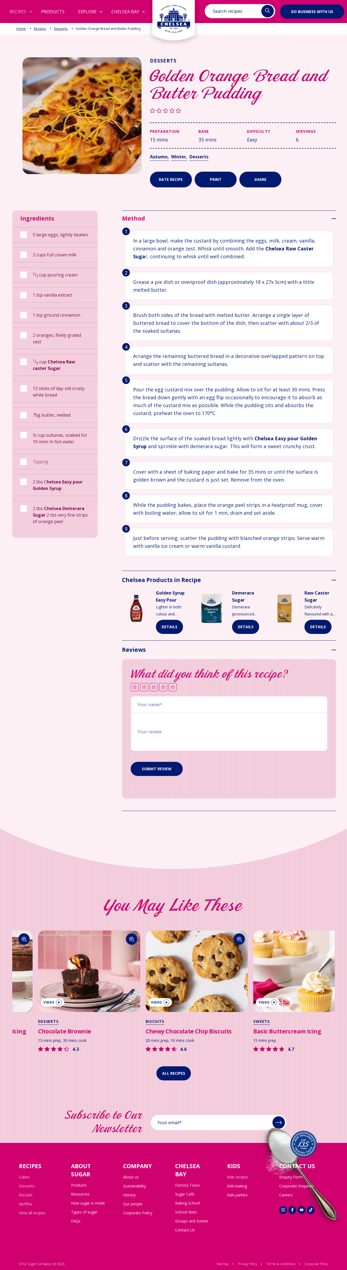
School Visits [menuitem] (186, 1212)
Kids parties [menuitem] (237, 1194)
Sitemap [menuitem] (223, 1264)
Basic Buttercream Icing (264, 1031)
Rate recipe (171, 179)
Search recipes (227, 11)
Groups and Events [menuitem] (191, 1221)
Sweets (238, 1021)
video (25, 1002)
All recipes (173, 1073)
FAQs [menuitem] (76, 1221)
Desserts (61, 28)
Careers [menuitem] (286, 1194)
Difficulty (258, 131)
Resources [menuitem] (80, 1194)
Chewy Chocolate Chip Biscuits (165, 1031)
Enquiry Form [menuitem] (291, 1177)
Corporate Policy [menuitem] (137, 1212)
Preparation (164, 131)
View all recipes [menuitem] (32, 1212)
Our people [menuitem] (133, 1203)
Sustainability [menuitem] (134, 1186)
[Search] (108, 939)
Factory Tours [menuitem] (187, 1185)
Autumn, (159, 157)
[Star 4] (163, 687)
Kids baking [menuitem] (237, 1186)
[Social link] (283, 1210)
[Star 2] (144, 687)
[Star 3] (154, 687)
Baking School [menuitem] (187, 1203)
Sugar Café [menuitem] (184, 1194)
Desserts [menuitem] (27, 1186)
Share (260, 179)
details (169, 626)
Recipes (40, 28)
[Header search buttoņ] (267, 11)
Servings (306, 131)
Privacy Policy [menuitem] (247, 1264)
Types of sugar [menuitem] (84, 1212)
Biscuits (132, 1021)
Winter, (179, 157)
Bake (203, 131)
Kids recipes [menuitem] (237, 1177)
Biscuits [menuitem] (26, 1194)
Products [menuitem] (79, 1185)
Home (21, 28)
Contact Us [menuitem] (185, 1230)
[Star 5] (173, 687)
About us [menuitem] (131, 1177)
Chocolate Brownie (41, 1031)
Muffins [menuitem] (25, 1203)
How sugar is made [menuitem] (88, 1203)
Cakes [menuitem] (24, 1177)
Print (215, 179)
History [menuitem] (129, 1194)
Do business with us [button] (312, 11)
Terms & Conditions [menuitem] (280, 1264)
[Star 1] (135, 687)
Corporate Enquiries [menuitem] (296, 1186)
